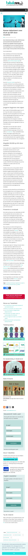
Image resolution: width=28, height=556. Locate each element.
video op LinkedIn (10, 260)
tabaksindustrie (9, 534)
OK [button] (14, 553)
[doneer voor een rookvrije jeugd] (14, 300)
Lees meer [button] (17, 549)
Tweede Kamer (12, 284)
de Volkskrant (9, 131)
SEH (7, 284)
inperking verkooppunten (11, 540)
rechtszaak (19, 534)
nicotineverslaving (10, 283)
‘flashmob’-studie (10, 82)
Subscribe (13, 505)
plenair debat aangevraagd (14, 60)
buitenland (8, 537)
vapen (22, 283)
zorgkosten (17, 283)
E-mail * (8, 425)
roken (4, 284)
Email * (8, 487)
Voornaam (9, 430)
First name (9, 492)
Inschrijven (13, 443)
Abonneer (16, 278)
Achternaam (9, 436)
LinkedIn (16, 230)
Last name (9, 498)
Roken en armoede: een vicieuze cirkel (13, 308)
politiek (18, 284)
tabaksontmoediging (13, 532)
